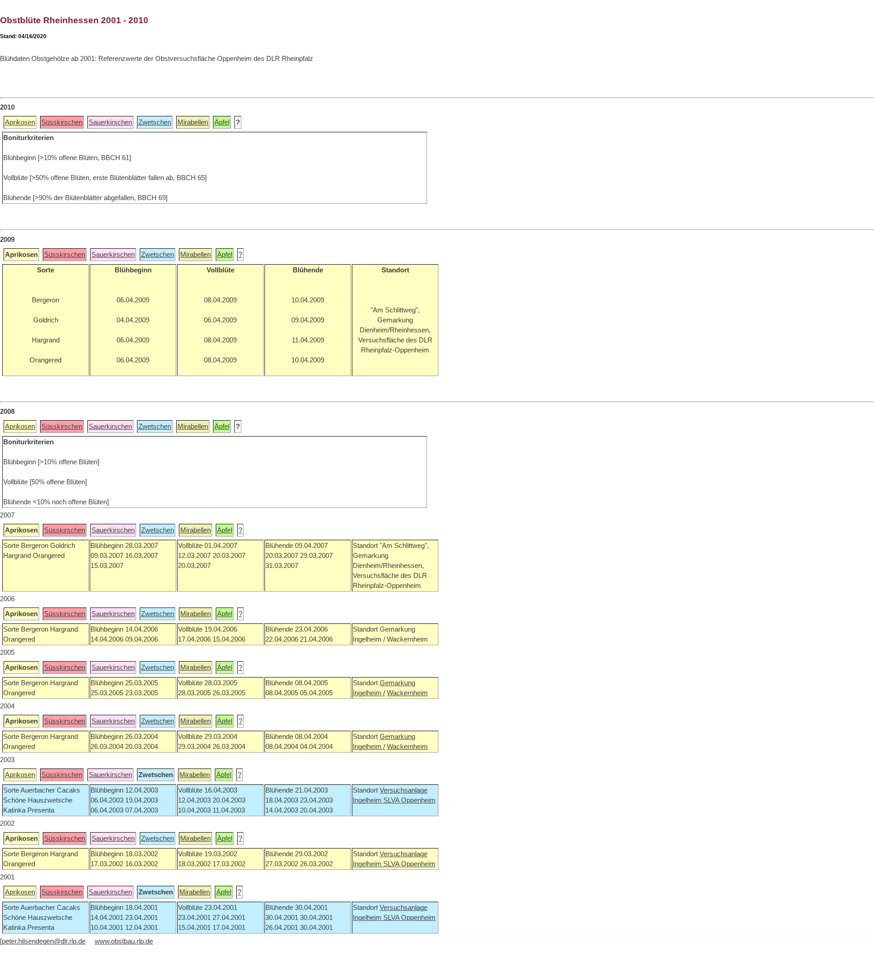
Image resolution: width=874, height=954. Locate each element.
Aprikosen (20, 122)
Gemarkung (397, 683)
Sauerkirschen (110, 122)
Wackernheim (407, 693)
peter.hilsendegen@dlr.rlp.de (44, 941)
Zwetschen (154, 122)
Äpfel (221, 122)
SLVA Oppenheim (409, 800)
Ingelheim (368, 800)
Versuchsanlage (403, 790)
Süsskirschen (61, 122)
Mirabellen (193, 122)
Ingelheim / (369, 693)
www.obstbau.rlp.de (124, 941)
